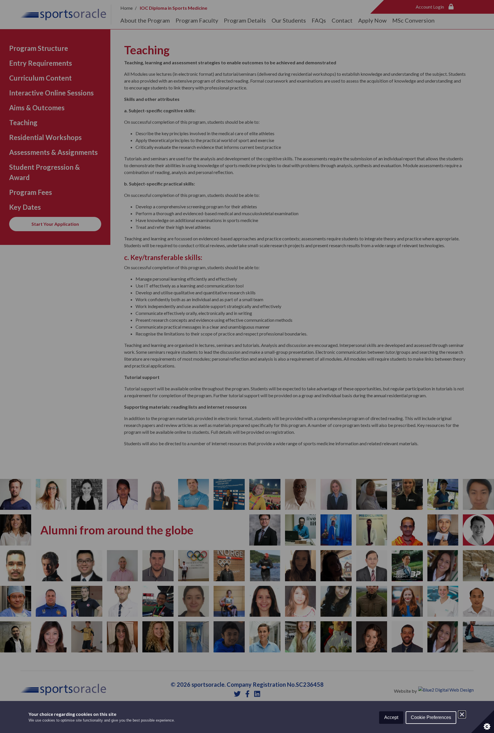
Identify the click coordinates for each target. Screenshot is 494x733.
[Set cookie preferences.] (482, 721)
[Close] (462, 714)
